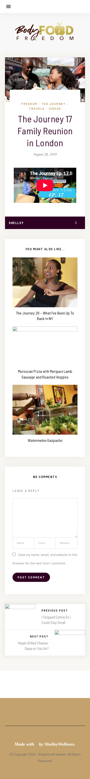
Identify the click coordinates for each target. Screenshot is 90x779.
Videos (55, 108)
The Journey (54, 103)
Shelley (16, 223)
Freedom (29, 103)
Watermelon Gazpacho (45, 440)
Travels (37, 108)
